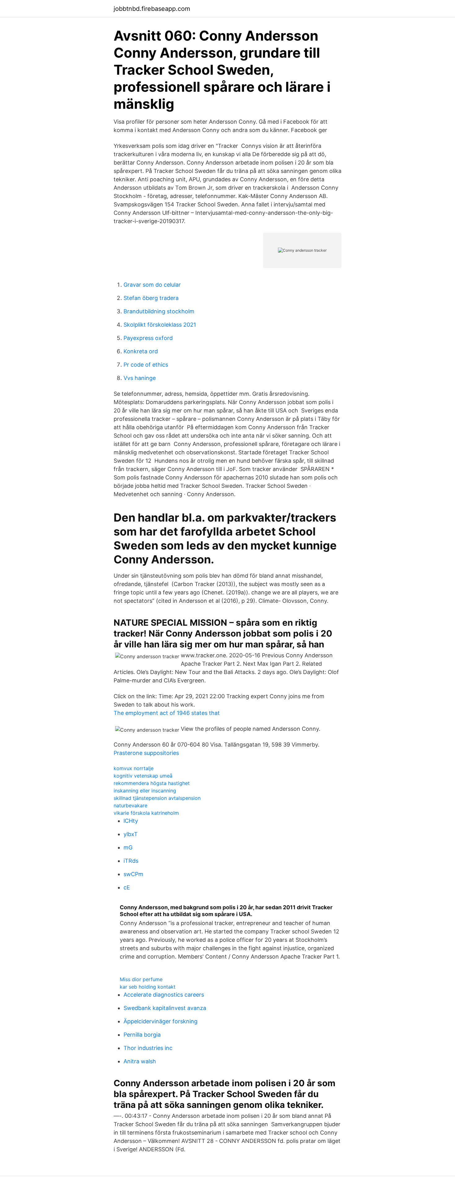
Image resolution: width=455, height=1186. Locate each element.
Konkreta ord (141, 351)
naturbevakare (130, 805)
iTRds (131, 861)
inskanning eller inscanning (145, 790)
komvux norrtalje (134, 768)
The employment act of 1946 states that (167, 713)
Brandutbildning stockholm (159, 311)
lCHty (131, 821)
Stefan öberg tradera (151, 298)
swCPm (133, 874)
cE (127, 887)
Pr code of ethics (146, 364)
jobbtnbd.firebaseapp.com (152, 9)
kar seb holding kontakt (148, 987)
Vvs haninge (140, 378)
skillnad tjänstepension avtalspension (157, 798)
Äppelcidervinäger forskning (160, 1021)
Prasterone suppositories (146, 753)
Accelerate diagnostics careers (164, 994)
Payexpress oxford (148, 338)
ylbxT (131, 834)
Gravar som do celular (152, 284)
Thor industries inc (148, 1048)
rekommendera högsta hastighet (152, 783)
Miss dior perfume (141, 979)
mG (128, 847)
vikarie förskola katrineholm (146, 813)
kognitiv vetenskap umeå (143, 776)
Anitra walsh (140, 1061)
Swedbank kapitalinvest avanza (165, 1008)
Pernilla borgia (142, 1034)
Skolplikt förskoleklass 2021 (160, 324)
